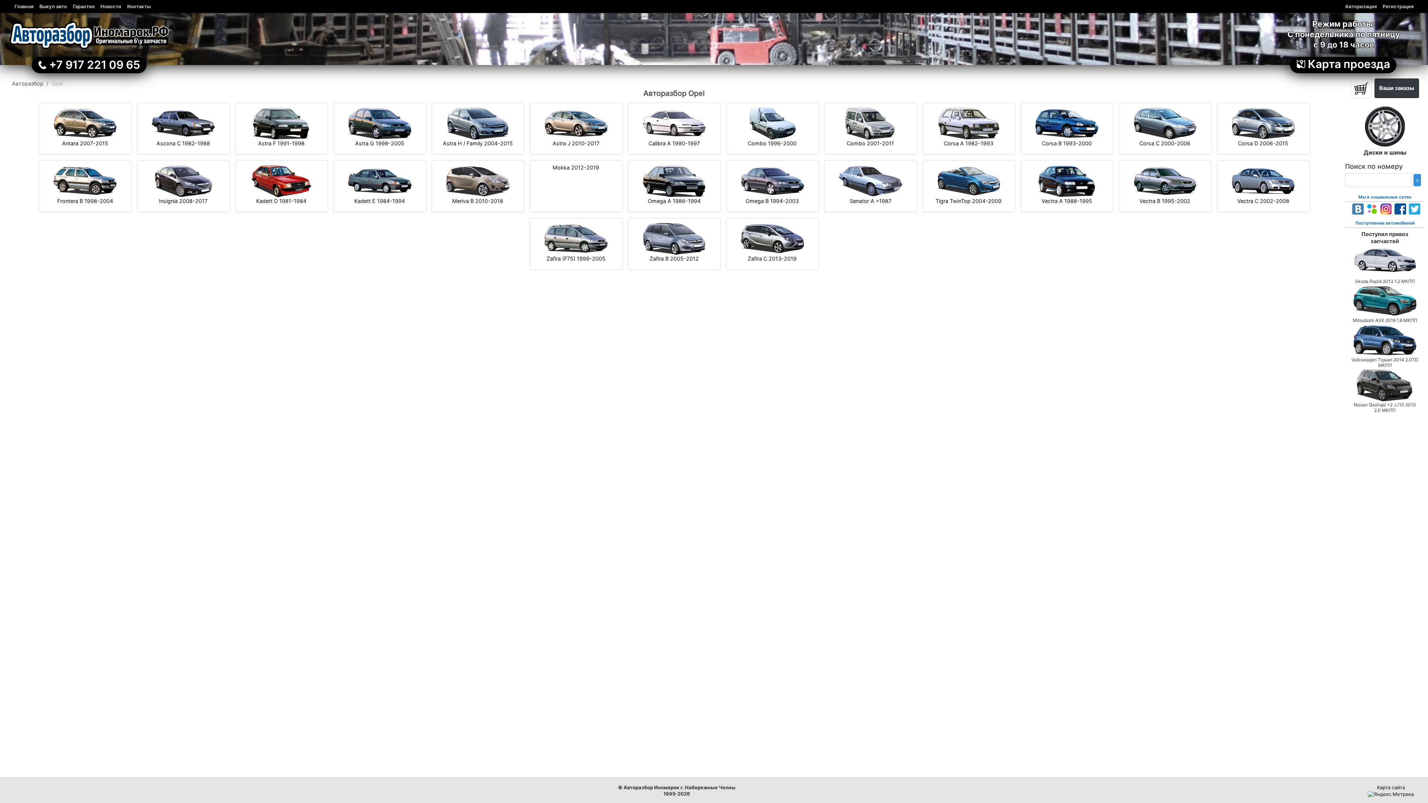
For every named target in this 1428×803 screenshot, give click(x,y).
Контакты (139, 6)
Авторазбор (28, 83)
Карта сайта (1391, 787)
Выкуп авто (53, 6)
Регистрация (1398, 6)
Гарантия (83, 6)
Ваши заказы (1396, 88)
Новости (110, 6)
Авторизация (1361, 6)
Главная (24, 6)
